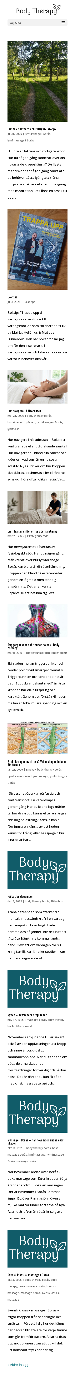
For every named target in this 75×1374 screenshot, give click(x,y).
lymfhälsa (13, 429)
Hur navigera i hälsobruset (24, 411)
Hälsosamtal (24, 1026)
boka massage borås (32, 1286)
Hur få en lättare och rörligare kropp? (32, 129)
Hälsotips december (20, 896)
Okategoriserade (37, 536)
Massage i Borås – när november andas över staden (35, 1142)
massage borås (36, 1020)
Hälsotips (29, 302)
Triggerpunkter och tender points (47, 653)
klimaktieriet (15, 422)
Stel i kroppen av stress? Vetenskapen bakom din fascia (37, 763)
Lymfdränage (39, 776)
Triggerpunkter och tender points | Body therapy (33, 646)
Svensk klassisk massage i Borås (28, 1275)
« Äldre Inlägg (18, 1364)
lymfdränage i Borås (37, 134)
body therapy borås (39, 416)
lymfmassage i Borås (21, 140)
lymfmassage (36, 1154)
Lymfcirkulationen (19, 776)
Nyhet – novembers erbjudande (27, 1015)
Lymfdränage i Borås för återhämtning (32, 531)
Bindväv (31, 769)
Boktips (12, 297)
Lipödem (29, 422)
